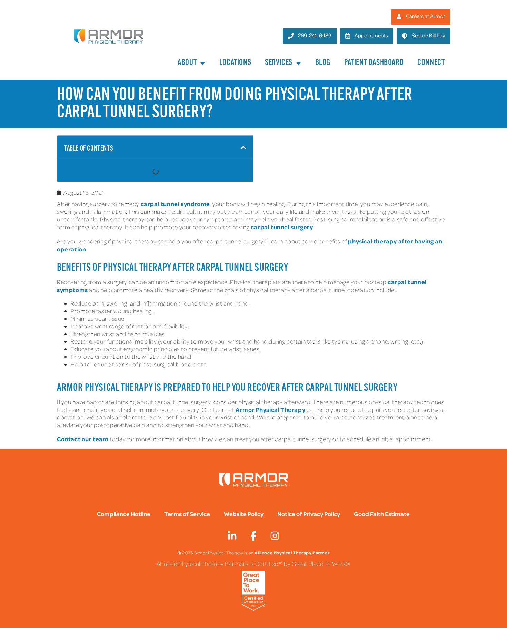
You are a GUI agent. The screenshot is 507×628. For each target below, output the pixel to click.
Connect (431, 63)
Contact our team (83, 439)
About (187, 63)
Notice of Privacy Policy (308, 514)
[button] (243, 148)
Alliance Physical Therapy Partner (292, 552)
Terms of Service (187, 514)
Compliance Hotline (123, 514)
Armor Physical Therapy (270, 409)
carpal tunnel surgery (282, 227)
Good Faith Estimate (382, 514)
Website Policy (244, 514)
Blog (322, 63)
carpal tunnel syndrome (175, 203)
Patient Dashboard (374, 63)
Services (278, 63)
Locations (235, 63)
